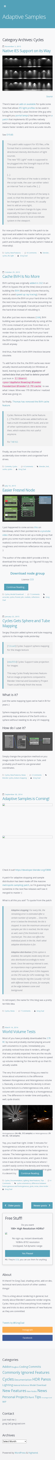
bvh (47, 466)
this (36, 527)
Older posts (14, 1205)
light (12, 256)
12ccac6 (12, 646)
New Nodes (32, 1391)
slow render (43, 1186)
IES (9, 256)
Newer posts (40, 1205)
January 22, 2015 (12, 616)
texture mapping (20, 778)
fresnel (17, 597)
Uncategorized (47, 1398)
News (23, 775)
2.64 (38, 317)
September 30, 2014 (13, 794)
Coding (23, 1367)
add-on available (27, 104)
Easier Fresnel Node (18, 490)
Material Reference (21, 1385)
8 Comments (32, 253)
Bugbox (15, 1367)
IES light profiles (27, 108)
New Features (15, 253)
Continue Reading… (16, 587)
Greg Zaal (24, 256)
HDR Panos (41, 1379)
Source (49, 96)
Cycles (7, 253)
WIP (4, 1401)
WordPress (20, 1452)
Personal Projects (15, 1397)
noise (36, 1186)
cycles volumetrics (24, 1183)
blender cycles (7, 778)
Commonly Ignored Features (25, 1372)
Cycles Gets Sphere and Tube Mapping (26, 623)
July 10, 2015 (10, 486)
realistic (28, 597)
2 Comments (37, 775)
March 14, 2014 (11, 1027)
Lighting (26, 1180)
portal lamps (22, 115)
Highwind (33, 1452)
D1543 (10, 134)
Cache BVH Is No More (21, 276)
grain (32, 1186)
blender (46, 253)
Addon (7, 1366)
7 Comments (35, 594)
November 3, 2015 (13, 46)
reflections (35, 597)
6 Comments (28, 466)
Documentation (16, 1180)
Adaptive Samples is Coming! (25, 798)
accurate (5, 597)
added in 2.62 (36, 283)
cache (4, 469)
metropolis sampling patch (15, 885)
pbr (22, 597)
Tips (42, 1180)
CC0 (32, 579)
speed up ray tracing (26, 294)
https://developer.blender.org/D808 (33, 869)
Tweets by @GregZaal (13, 1322)
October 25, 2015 (12, 272)
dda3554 (12, 661)
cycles (4, 256)
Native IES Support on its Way (26, 50)
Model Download (17, 594)
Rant (31, 1397)
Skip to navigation (4, 6)
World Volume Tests (18, 1031)
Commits (8, 466)
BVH (17, 290)
